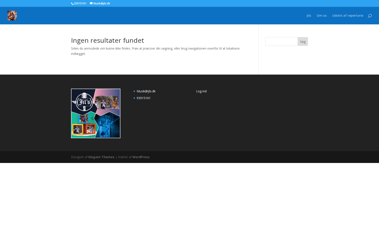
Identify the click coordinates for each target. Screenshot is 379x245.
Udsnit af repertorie (347, 16)
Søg (303, 41)
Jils (309, 16)
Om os (322, 16)
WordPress (141, 157)
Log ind (201, 91)
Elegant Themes (101, 157)
